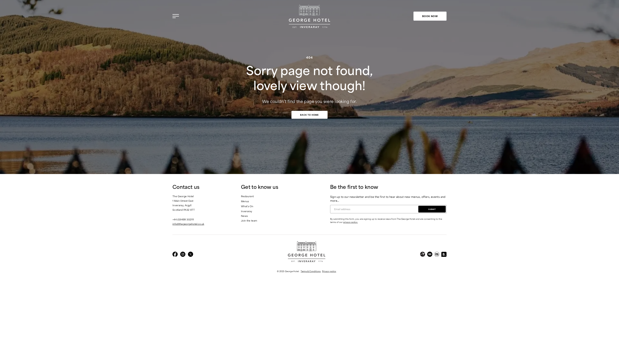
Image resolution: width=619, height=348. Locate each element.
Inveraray (246, 211)
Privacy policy (329, 271)
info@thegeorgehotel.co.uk (188, 224)
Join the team (249, 220)
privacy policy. (350, 222)
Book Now (430, 16)
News (244, 216)
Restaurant (247, 196)
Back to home (309, 114)
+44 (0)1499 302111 (183, 219)
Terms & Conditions (311, 271)
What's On (247, 206)
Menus (245, 201)
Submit (432, 209)
